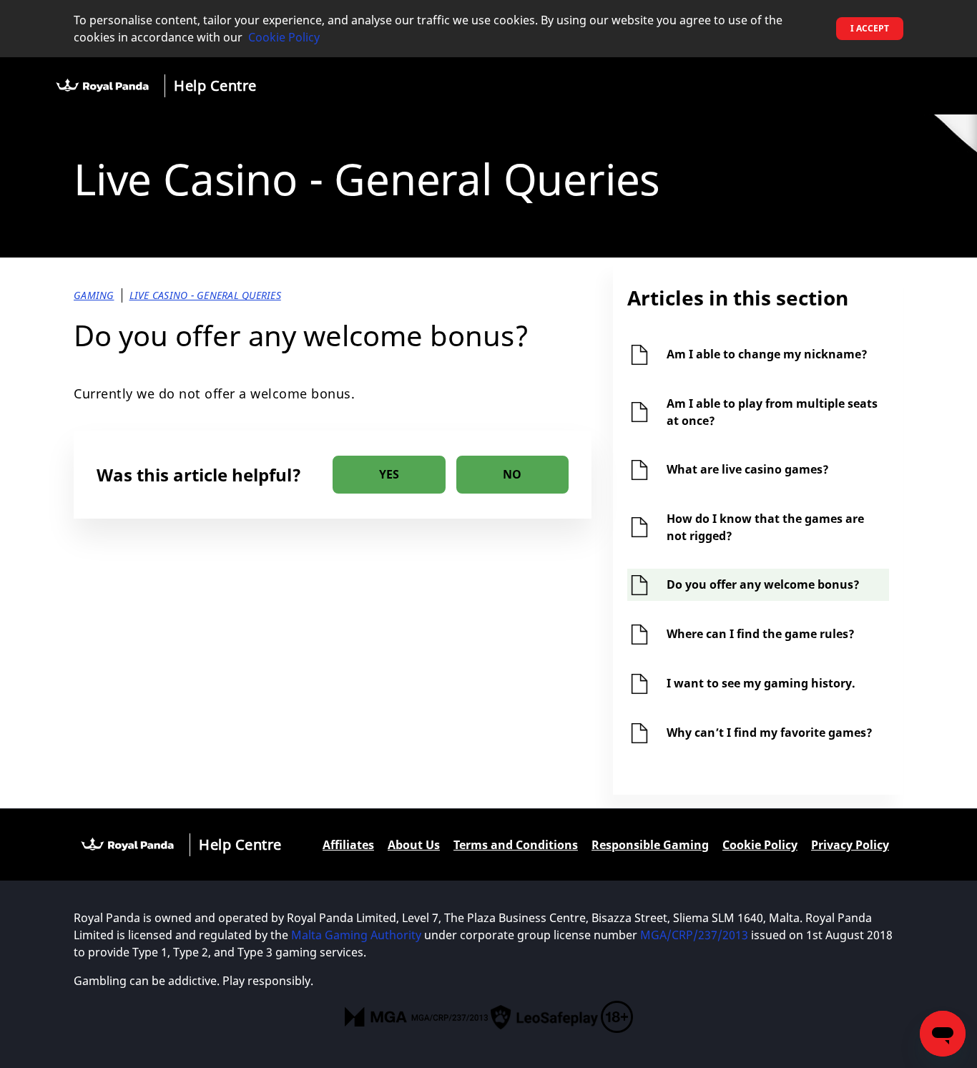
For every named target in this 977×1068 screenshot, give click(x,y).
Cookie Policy (284, 37)
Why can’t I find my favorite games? (770, 732)
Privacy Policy (850, 845)
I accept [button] (869, 28)
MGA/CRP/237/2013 (694, 935)
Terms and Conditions (515, 845)
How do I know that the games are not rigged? (765, 527)
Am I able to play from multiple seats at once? (772, 412)
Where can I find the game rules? (761, 634)
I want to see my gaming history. (761, 683)
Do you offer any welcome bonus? (763, 584)
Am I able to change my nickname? (767, 354)
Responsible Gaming (650, 845)
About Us (414, 845)
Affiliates (348, 845)
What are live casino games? (748, 469)
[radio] (389, 475)
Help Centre (215, 85)
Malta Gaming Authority (356, 935)
